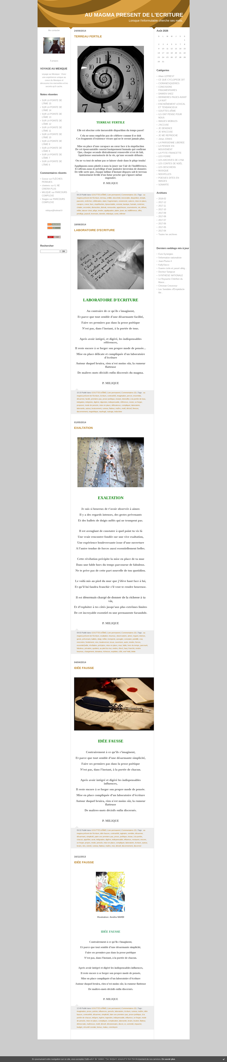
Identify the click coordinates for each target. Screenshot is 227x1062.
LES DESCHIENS (167, 167)
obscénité (116, 198)
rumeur (105, 408)
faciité (87, 399)
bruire (79, 846)
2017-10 (162, 209)
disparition (135, 198)
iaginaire (123, 833)
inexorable (125, 198)
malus (105, 1027)
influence (127, 840)
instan (130, 837)
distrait (103, 207)
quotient (95, 648)
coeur (86, 204)
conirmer (140, 204)
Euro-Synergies (165, 254)
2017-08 (162, 216)
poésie (95, 1011)
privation (88, 648)
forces (137, 642)
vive (96, 642)
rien (83, 846)
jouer (122, 211)
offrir (139, 211)
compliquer (126, 405)
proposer (80, 405)
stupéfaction (99, 204)
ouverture (119, 642)
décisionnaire (112, 1024)
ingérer (101, 1018)
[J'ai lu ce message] (223, 1059)
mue (120, 645)
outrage (110, 412)
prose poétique (109, 399)
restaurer (135, 840)
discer (120, 1024)
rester (131, 402)
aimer (130, 636)
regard (135, 636)
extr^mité (126, 651)
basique (126, 204)
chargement (89, 651)
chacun (80, 840)
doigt (99, 639)
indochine (118, 412)
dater (105, 201)
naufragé (102, 412)
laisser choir (87, 211)
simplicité (90, 837)
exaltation (104, 636)
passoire (80, 201)
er (125, 1024)
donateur (98, 651)
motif (123, 408)
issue (112, 642)
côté (120, 651)
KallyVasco (163, 265)
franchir (131, 648)
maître (118, 408)
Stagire (45, 199)
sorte (116, 214)
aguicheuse (121, 207)
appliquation (109, 211)
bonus (99, 1027)
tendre (100, 211)
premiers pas (96, 399)
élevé (121, 648)
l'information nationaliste (169, 257)
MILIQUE (46, 192)
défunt (143, 207)
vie (139, 207)
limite (133, 651)
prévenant (86, 639)
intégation (80, 402)
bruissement (97, 408)
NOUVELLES (164, 174)
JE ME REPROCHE (168, 135)
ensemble (137, 396)
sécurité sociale (89, 1027)
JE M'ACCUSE (165, 132)
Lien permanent (114, 195)
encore (143, 840)
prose (116, 837)
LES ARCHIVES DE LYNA (171, 160)
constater (128, 639)
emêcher (88, 201)
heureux (112, 636)
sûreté (89, 846)
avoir (93, 840)
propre (87, 843)
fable (125, 645)
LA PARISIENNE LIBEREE (171, 142)
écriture (103, 396)
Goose (45, 179)
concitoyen (113, 1027)
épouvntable (110, 204)
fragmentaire (113, 201)
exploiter (114, 651)
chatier (79, 207)
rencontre (81, 642)
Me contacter (54, 30)
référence (124, 402)
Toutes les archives (167, 234)
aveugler (119, 639)
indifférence (132, 211)
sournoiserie (132, 207)
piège (95, 211)
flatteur (111, 408)
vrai (140, 639)
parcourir (143, 645)
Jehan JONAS (165, 139)
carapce (80, 204)
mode (93, 843)
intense (142, 636)
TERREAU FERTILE (88, 36)
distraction (96, 207)
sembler (131, 833)
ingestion (109, 1018)
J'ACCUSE (163, 125)
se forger (138, 402)
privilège (80, 214)
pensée (100, 843)
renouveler (111, 207)
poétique (123, 837)
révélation (93, 645)
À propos (54, 61)
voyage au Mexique (51, 74)
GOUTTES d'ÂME (167, 111)
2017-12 (162, 202)
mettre (115, 648)
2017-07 (162, 220)
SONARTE (163, 184)
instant (118, 399)
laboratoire (135, 405)
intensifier (125, 399)
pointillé (135, 639)
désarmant (81, 837)
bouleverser (104, 642)
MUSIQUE (163, 170)
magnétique (93, 412)
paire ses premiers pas (104, 837)
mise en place (140, 201)
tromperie (111, 639)
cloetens (46, 185)
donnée (102, 214)
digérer (96, 402)
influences (103, 1011)
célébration (97, 201)
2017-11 (162, 206)
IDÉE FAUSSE (84, 668)
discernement (82, 412)
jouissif (87, 214)
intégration (100, 840)
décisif (129, 408)
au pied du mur (106, 648)
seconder (87, 207)
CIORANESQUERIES (168, 83)
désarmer (80, 399)
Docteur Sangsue (166, 272)
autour (88, 408)
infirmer (122, 214)
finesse (135, 408)
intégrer (95, 1018)
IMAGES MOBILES (167, 121)
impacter (138, 1024)
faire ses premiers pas (119, 1014)
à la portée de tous (137, 399)
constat (119, 204)
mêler (79, 211)
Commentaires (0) (129, 195)
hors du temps (133, 645)
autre (126, 642)
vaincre (131, 201)
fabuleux (80, 648)
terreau (103, 198)
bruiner (136, 1021)
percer (129, 396)
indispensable (113, 402)
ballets (94, 639)
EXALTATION (83, 427)
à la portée (138, 837)
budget (79, 1027)
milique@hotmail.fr (54, 210)
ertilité (109, 198)
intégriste (89, 402)
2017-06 (162, 223)
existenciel (123, 201)
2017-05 (162, 227)
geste (79, 639)
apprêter (87, 840)
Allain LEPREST (166, 76)
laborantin (81, 408)
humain (133, 204)
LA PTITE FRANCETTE (169, 153)
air (126, 211)
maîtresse (91, 1024)
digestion (103, 402)
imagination (121, 396)
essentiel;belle (82, 645)
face (91, 204)
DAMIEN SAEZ (165, 93)
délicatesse (116, 405)
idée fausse (105, 833)
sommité (130, 1024)
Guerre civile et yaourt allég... (172, 268)
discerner (137, 846)
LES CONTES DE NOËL (170, 163)
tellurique (109, 214)
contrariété (111, 396)
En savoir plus (168, 1059)
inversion (94, 214)
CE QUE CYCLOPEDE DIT (171, 79)
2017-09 (162, 213)
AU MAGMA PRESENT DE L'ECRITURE (134, 15)
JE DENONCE (165, 128)
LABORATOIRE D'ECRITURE (94, 230)
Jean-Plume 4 (165, 261)
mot (113, 846)
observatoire (121, 636)
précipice (101, 645)
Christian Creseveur (167, 285)
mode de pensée (91, 405)
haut (125, 648)
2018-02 (162, 198)
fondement (90, 642)
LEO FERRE (164, 156)
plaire (117, 211)
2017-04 (162, 230)
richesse (106, 651)
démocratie (81, 1024)
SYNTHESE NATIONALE (170, 275)
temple (142, 198)
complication (113, 1021)
